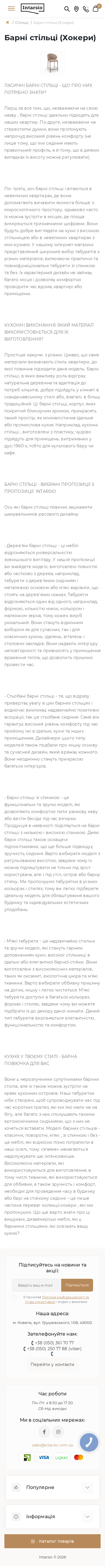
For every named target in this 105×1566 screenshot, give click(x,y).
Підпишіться (77, 1285)
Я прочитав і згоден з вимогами (56, 1299)
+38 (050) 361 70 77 (54, 1343)
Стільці (21, 22)
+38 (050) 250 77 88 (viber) (54, 1348)
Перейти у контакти (53, 1364)
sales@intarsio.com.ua (52, 1445)
